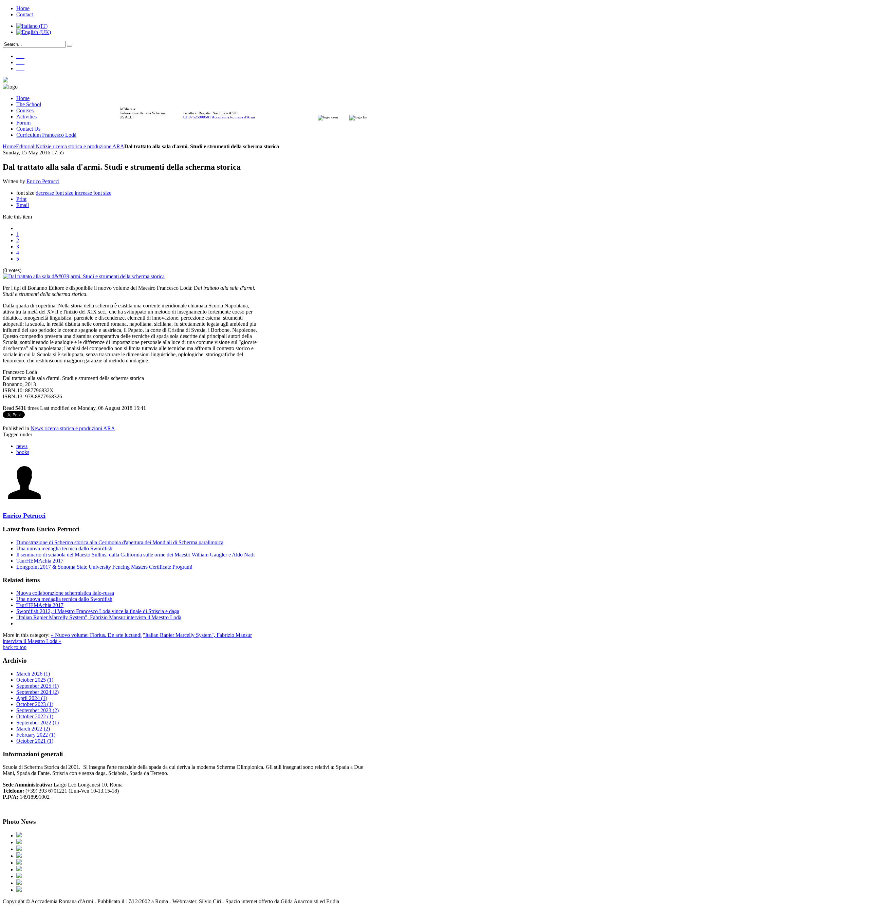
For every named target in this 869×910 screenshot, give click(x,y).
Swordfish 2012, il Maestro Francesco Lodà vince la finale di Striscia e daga (97, 611)
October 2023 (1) (34, 704)
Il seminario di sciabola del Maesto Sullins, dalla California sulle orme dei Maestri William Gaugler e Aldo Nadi (135, 554)
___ (20, 56)
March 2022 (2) (33, 729)
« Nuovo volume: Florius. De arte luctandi (96, 635)
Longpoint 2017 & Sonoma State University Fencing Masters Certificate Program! (104, 567)
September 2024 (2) (37, 692)
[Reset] (69, 46)
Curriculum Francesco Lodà (46, 135)
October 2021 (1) (34, 741)
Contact (24, 14)
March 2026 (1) (33, 674)
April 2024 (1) (31, 698)
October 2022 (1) (34, 716)
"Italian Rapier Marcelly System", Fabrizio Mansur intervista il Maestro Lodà (98, 617)
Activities (26, 116)
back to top (14, 647)
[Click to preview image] (84, 276)
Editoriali (26, 146)
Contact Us (28, 129)
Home (23, 8)
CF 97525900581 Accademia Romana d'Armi (219, 117)
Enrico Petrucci (42, 181)
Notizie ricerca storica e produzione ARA (80, 146)
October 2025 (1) (34, 680)
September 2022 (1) (37, 722)
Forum (23, 123)
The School (28, 104)
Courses (25, 110)
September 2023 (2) (37, 710)
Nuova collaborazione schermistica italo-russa (65, 593)
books (22, 452)
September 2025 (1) (37, 686)
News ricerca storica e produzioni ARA (73, 428)
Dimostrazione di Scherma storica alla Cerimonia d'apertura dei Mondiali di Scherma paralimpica (119, 542)
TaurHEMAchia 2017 (39, 561)
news (21, 446)
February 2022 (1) (35, 735)
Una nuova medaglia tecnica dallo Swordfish (64, 548)
